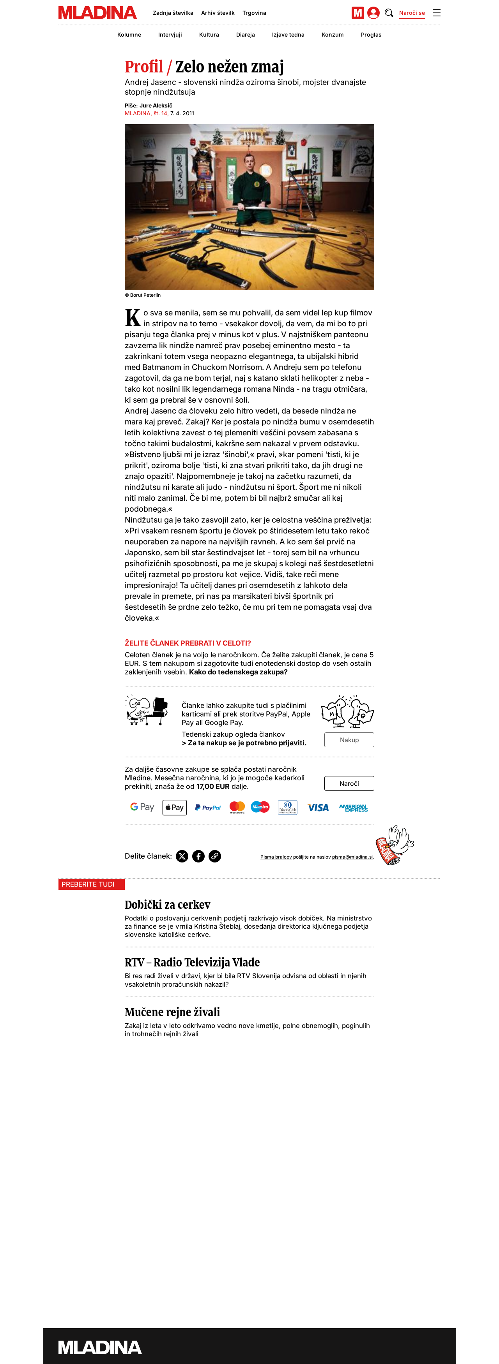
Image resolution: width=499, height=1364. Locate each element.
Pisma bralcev (276, 857)
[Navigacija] (437, 13)
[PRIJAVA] (373, 13)
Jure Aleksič (156, 105)
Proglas (371, 34)
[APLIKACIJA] (358, 13)
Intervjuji (170, 34)
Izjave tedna (288, 34)
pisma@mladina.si (352, 857)
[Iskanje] (389, 13)
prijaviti (291, 743)
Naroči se (412, 12)
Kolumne (129, 34)
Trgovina (254, 12)
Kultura (209, 34)
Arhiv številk (218, 12)
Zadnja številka (173, 12)
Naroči (349, 783)
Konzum (333, 34)
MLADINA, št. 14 (146, 113)
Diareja (245, 34)
